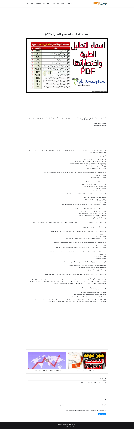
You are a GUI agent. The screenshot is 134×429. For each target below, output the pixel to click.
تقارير (53, 3)
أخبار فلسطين (63, 3)
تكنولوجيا (49, 3)
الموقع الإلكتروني (62, 404)
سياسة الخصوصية (67, 426)
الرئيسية (70, 3)
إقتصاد (58, 3)
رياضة (44, 3)
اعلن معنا (61, 426)
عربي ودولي (38, 3)
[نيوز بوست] (100, 3)
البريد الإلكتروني (102, 404)
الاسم (104, 399)
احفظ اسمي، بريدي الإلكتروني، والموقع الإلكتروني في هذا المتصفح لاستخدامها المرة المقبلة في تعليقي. (85, 410)
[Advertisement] (67, 18)
